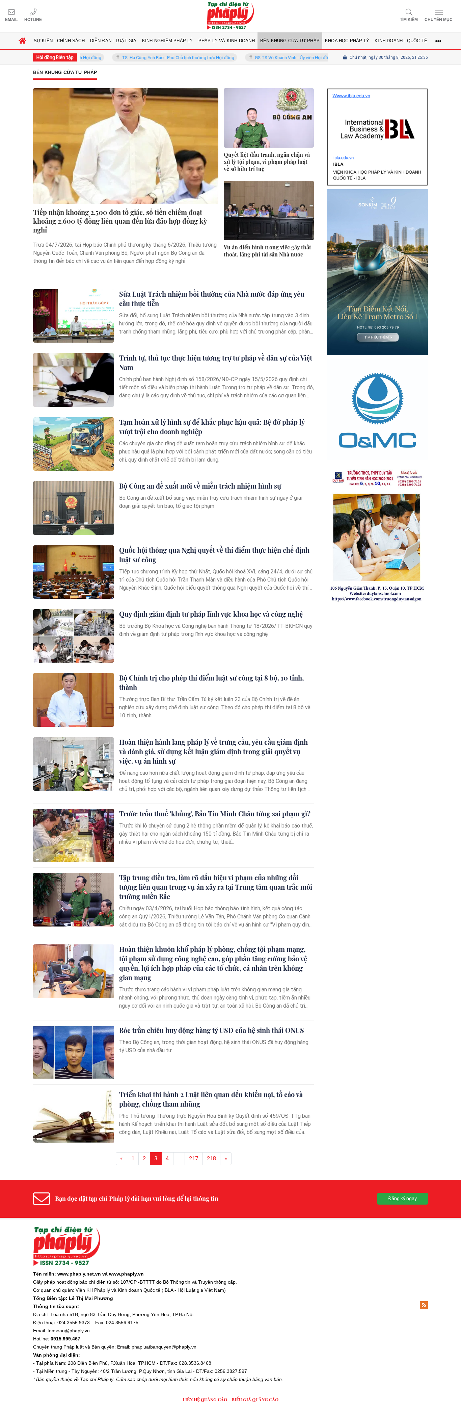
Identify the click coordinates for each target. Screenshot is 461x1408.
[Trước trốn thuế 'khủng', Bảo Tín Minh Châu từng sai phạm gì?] (73, 835)
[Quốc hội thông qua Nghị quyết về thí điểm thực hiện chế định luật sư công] (73, 572)
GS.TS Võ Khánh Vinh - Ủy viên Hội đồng (265, 57)
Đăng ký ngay (402, 1198)
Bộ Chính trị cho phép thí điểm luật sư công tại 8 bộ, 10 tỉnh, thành (211, 682)
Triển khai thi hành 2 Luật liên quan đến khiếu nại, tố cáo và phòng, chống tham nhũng (211, 1099)
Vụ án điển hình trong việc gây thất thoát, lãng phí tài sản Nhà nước (267, 251)
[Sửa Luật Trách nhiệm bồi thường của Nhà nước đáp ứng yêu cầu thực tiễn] (73, 316)
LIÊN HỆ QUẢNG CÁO (205, 1399)
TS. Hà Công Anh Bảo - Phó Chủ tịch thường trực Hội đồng (149, 57)
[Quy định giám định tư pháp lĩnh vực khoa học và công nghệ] (73, 636)
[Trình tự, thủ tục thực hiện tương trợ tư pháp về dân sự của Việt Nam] (73, 379)
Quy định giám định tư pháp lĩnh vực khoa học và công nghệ (211, 613)
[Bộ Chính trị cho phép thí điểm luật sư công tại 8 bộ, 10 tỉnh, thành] (73, 699)
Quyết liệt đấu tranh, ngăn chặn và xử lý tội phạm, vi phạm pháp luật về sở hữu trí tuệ (267, 161)
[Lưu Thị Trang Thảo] (377, 429)
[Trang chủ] (22, 40)
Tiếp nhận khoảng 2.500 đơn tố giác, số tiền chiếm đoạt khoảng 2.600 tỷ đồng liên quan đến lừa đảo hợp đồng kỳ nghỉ (120, 221)
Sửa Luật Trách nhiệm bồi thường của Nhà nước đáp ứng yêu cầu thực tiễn (211, 298)
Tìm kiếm (409, 19)
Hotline (33, 19)
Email (11, 19)
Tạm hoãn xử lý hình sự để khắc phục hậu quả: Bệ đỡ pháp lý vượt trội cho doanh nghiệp (211, 426)
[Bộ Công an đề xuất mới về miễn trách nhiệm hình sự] (73, 508)
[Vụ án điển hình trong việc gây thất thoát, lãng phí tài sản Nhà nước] (269, 210)
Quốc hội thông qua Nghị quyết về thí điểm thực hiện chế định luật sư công (214, 554)
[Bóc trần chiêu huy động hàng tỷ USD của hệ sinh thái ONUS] (73, 1052)
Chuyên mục (439, 19)
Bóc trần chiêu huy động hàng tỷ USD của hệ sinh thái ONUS (211, 1030)
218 (211, 1158)
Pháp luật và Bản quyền (88, 1347)
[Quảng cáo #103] (377, 215)
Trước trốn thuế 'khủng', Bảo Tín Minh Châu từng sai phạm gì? (214, 813)
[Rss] (424, 1305)
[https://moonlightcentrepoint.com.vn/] (377, 327)
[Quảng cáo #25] (377, 108)
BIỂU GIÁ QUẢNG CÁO (255, 1399)
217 (193, 1158)
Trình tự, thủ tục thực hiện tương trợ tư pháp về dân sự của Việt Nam (215, 362)
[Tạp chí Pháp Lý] (230, 16)
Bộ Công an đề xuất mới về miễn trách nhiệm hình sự (200, 485)
